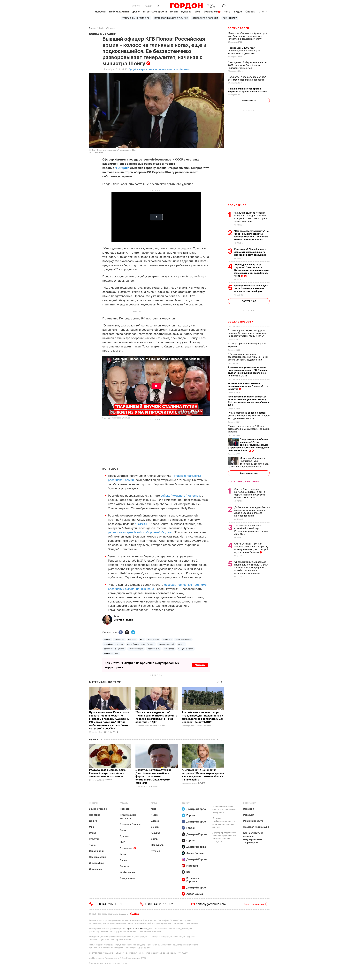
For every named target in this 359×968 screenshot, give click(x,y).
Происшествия (97, 857)
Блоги (174, 11)
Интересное (95, 869)
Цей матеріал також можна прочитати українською (160, 69)
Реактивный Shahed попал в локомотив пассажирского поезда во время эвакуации (250, 252)
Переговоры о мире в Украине (171, 18)
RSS (188, 872)
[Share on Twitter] (127, 632)
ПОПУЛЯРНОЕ (237, 205)
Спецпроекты (127, 878)
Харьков (155, 832)
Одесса (155, 820)
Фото (227, 11)
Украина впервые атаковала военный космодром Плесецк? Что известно (248, 386)
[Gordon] (186, 6)
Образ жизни (96, 851)
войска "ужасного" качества (180, 495)
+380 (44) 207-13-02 (159, 904)
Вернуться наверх (254, 904)
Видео (238, 11)
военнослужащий (166, 644)
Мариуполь (157, 844)
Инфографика (96, 863)
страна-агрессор (183, 639)
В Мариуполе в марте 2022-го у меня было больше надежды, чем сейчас (247, 65)
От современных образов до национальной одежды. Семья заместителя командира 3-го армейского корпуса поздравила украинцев (251, 567)
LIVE (197, 11)
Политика (94, 814)
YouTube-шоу (127, 872)
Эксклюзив (211, 11)
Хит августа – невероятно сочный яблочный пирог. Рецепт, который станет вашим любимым (251, 529)
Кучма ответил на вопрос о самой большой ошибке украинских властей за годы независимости (249, 415)
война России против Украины (140, 644)
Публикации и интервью (124, 11)
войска (181, 644)
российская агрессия (113, 644)
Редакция (248, 814)
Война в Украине (107, 28)
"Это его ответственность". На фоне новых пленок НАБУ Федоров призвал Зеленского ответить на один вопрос (251, 235)
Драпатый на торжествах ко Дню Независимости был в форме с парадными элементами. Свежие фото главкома (153, 776)
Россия (107, 639)
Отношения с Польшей (205, 18)
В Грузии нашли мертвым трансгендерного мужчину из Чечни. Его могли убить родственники (248, 357)
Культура (94, 838)
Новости (100, 11)
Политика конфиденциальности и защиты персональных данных (223, 822)
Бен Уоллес (169, 649)
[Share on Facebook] (120, 632)
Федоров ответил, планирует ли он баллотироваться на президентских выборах (251, 288)
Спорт (92, 832)
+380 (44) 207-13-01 (108, 904)
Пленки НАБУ (230, 18)
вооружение (153, 639)
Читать (200, 665)
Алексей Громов (111, 653)
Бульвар (186, 11)
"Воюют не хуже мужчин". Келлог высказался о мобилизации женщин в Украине (249, 429)
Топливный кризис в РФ (136, 18)
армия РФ (167, 639)
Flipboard (192, 865)
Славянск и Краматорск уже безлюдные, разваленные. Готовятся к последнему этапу (247, 36)
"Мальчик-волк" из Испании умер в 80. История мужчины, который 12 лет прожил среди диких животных (251, 217)
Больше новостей (248, 473)
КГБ (142, 639)
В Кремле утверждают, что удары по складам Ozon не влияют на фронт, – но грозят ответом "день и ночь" (248, 333)
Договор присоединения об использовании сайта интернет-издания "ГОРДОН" (224, 837)
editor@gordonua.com (211, 904)
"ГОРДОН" (122, 168)
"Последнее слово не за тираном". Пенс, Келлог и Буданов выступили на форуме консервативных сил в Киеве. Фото (251, 270)
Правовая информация (256, 826)
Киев (153, 808)
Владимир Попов (185, 649)
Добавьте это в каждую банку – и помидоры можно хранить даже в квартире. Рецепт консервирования (252, 511)
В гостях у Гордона (155, 11)
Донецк (155, 826)
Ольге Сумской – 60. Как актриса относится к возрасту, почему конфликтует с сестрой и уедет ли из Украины (251, 547)
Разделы (124, 803)
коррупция (119, 639)
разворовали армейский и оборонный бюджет (140, 532)
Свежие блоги (238, 28)
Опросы (250, 11)
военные (132, 639)
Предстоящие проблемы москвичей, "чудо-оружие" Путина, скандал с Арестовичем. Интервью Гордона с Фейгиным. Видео (248, 445)
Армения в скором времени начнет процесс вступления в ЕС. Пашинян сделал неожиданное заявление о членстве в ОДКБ (248, 371)
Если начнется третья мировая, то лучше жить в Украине (248, 90)
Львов (154, 814)
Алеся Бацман (195, 853)
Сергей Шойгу (154, 649)
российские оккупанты (114, 649)
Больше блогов (248, 100)
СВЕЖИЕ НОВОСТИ (240, 321)
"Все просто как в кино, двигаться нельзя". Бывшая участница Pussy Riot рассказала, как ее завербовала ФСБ (248, 400)
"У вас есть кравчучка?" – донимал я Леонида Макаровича (248, 78)
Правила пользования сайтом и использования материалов (224, 809)
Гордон (92, 28)
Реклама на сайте (253, 820)
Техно (92, 844)
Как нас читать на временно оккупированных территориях (253, 837)
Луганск (155, 851)
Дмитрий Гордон (136, 649)
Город (154, 803)
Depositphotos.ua (134, 928)
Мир (91, 826)
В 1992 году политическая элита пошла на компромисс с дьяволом (244, 50)
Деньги (93, 820)
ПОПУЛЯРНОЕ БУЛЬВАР (244, 481)
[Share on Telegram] (133, 632)
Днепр (154, 838)
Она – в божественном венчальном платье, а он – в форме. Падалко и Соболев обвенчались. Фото (249, 493)
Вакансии (248, 808)
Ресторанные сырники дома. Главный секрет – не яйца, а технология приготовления (107, 773)
